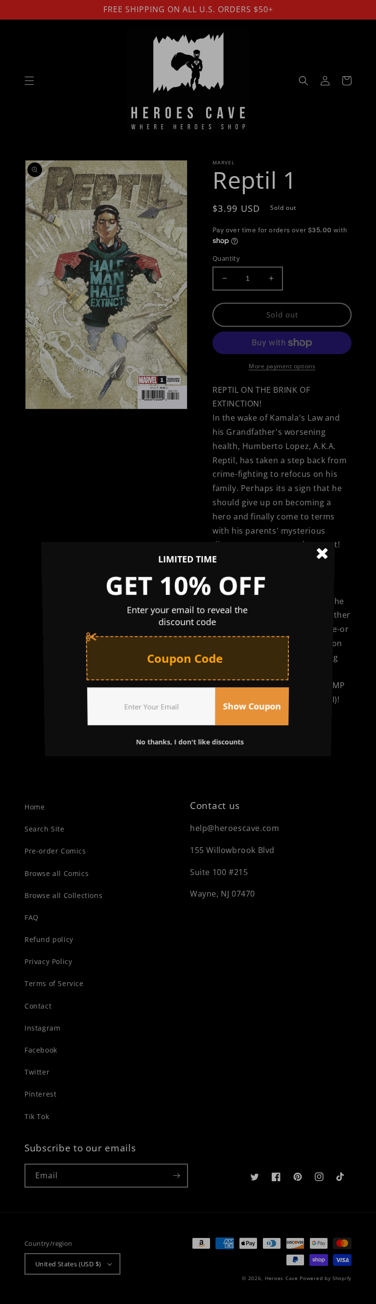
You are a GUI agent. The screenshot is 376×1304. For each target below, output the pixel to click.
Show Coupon (254, 711)
